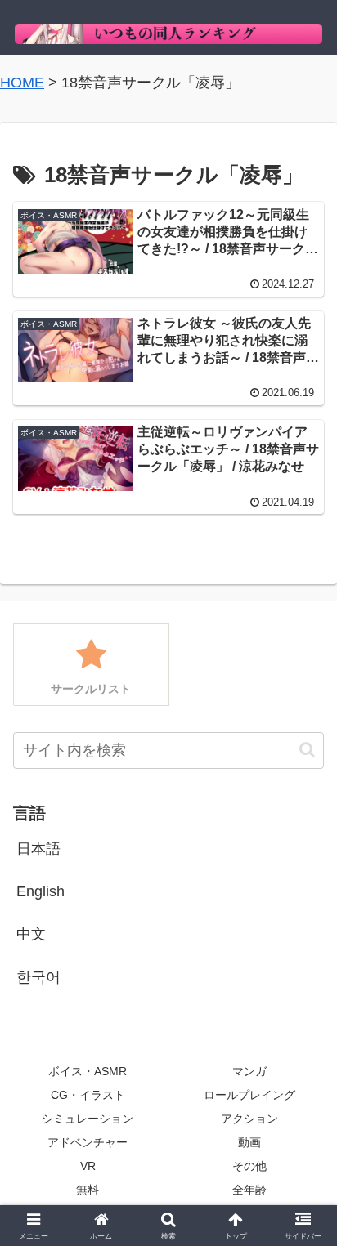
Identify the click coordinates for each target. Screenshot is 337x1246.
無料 (87, 1189)
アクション (249, 1118)
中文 (31, 934)
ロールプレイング (249, 1094)
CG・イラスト (88, 1094)
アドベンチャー (87, 1142)
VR (88, 1165)
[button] (307, 749)
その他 (249, 1165)
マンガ (249, 1071)
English (40, 891)
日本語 (38, 849)
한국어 (38, 977)
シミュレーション (87, 1118)
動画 (249, 1142)
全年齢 (249, 1189)
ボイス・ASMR (87, 1071)
